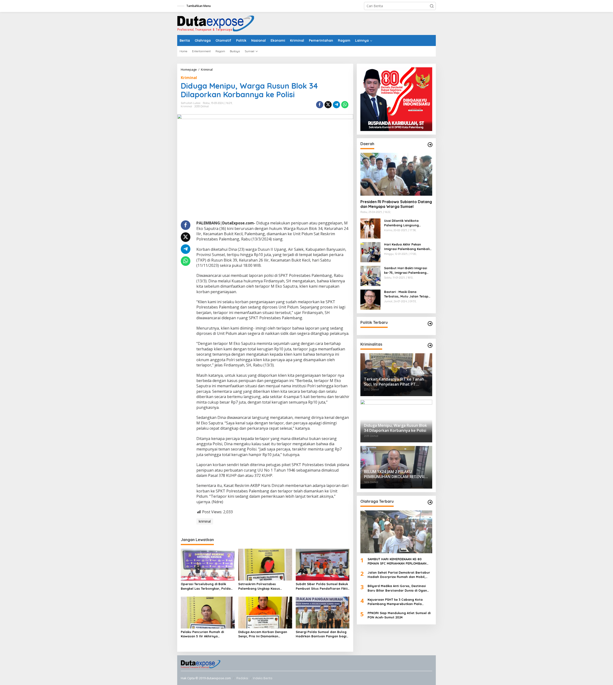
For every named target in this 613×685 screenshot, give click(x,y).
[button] (432, 6)
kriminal (205, 521)
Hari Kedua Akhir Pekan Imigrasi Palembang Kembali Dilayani (407, 247)
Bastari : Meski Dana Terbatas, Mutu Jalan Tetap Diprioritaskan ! (406, 294)
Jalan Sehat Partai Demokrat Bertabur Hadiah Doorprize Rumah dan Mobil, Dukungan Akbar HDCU (399, 575)
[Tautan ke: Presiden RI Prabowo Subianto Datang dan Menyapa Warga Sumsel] (396, 174)
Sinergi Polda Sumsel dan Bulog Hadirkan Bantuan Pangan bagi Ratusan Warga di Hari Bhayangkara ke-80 (321, 634)
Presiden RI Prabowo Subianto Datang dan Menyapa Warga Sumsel (396, 204)
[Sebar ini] (319, 104)
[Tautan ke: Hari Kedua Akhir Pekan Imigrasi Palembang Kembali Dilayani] (370, 252)
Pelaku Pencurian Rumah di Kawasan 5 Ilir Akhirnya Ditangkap (202, 634)
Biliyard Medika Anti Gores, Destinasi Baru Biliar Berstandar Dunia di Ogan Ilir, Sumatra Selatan (397, 588)
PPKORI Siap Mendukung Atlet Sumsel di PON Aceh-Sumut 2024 (399, 615)
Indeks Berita (262, 678)
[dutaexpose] (215, 23)
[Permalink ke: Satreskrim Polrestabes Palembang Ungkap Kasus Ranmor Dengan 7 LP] (265, 564)
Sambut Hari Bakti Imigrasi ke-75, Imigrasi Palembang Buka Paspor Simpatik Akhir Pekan (406, 270)
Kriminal (189, 77)
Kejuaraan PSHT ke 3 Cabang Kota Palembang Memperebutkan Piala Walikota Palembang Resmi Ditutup (396, 602)
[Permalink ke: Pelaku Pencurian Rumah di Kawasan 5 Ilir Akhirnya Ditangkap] (208, 612)
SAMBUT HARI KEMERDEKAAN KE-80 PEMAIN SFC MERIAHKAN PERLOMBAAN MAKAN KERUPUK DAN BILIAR (397, 561)
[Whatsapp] (344, 104)
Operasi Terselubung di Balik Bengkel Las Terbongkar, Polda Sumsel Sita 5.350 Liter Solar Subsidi (206, 586)
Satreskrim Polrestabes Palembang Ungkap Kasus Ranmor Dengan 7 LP (259, 586)
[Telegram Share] (336, 104)
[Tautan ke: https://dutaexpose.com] (430, 145)
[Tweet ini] (328, 104)
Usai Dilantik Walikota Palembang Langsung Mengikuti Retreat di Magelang (401, 223)
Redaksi (242, 678)
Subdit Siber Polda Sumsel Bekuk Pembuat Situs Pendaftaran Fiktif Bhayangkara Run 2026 (322, 586)
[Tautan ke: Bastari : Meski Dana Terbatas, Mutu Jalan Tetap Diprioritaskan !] (370, 299)
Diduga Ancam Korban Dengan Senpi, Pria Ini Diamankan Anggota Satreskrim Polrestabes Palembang (264, 634)
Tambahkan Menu (198, 6)
